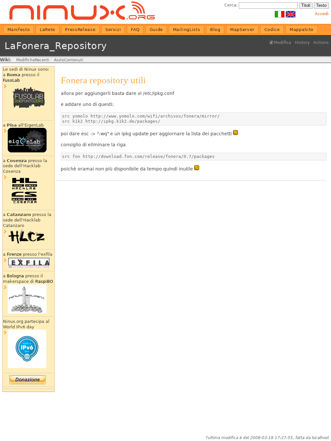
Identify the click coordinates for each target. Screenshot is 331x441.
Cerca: (231, 5)
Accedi (322, 13)
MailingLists (186, 29)
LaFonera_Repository (56, 45)
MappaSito (302, 29)
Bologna (15, 275)
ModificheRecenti (32, 60)
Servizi (113, 29)
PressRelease (80, 29)
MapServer (242, 29)
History (302, 42)
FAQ (135, 29)
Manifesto (18, 29)
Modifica (282, 42)
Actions (321, 42)
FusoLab (11, 80)
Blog (215, 29)
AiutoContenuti (68, 60)
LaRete (47, 29)
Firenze (14, 254)
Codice (272, 29)
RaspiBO (44, 281)
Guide (156, 29)
